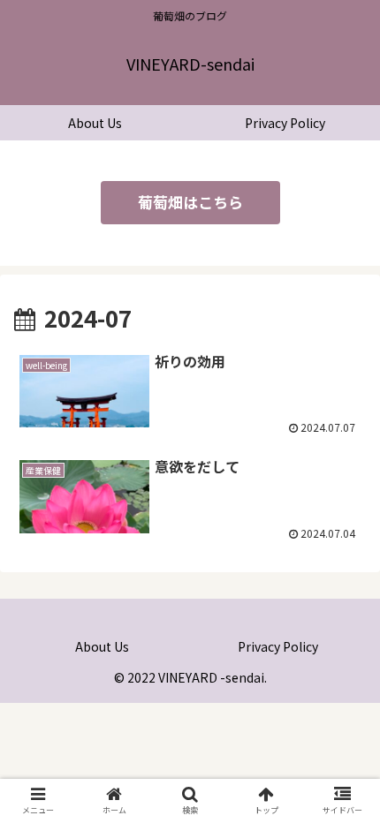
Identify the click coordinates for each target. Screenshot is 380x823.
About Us (102, 646)
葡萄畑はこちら (190, 202)
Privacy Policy (278, 646)
